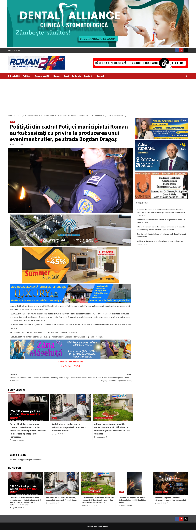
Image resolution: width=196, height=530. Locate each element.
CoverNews (92, 526)
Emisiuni (88, 76)
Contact (100, 76)
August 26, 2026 (16, 440)
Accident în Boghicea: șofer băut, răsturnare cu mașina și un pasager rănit (160, 242)
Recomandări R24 (43, 76)
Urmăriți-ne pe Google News (70, 361)
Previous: (39, 377)
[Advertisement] (98, 96)
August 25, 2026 (58, 434)
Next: (101, 377)
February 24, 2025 (17, 145)
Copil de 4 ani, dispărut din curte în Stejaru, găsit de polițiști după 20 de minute (161, 235)
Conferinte (76, 76)
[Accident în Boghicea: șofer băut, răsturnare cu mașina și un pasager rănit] (170, 483)
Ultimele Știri (14, 76)
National (57, 76)
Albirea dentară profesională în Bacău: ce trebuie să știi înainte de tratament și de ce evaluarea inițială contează (112, 429)
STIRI (12, 122)
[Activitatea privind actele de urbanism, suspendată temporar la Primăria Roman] (70, 407)
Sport (66, 76)
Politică (26, 76)
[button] (186, 76)
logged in (23, 459)
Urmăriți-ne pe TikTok (70, 366)
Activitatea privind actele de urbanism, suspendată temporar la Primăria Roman (69, 427)
